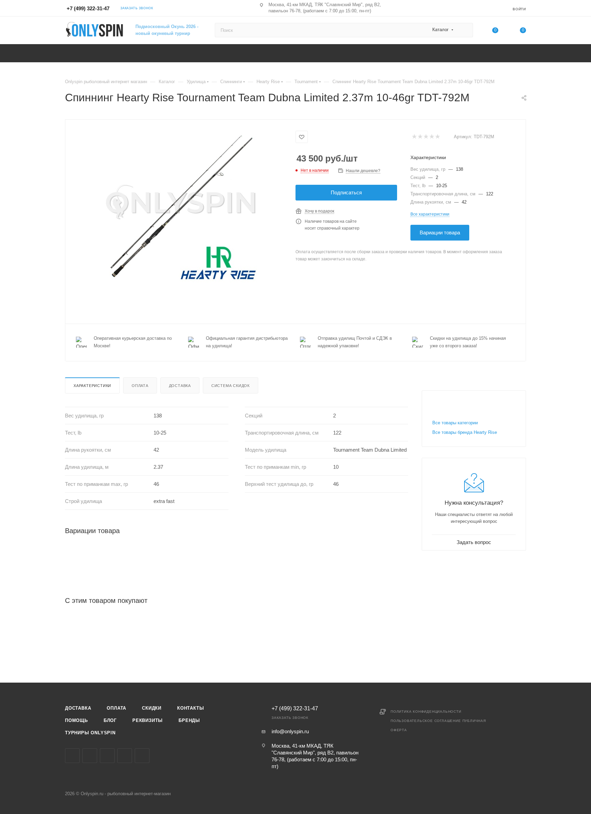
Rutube (142, 755)
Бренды (189, 720)
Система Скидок (230, 386)
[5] (437, 137)
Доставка (180, 386)
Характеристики (92, 386)
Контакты (190, 708)
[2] (420, 137)
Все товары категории (455, 422)
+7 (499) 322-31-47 (88, 8)
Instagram (89, 755)
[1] (414, 137)
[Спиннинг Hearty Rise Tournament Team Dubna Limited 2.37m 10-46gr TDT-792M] (181, 206)
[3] (426, 137)
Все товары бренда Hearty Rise (464, 432)
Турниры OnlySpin (90, 732)
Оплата (140, 386)
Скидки (151, 708)
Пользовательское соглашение (426, 721)
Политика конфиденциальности (426, 711)
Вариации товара (440, 232)
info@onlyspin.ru (290, 731)
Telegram (107, 755)
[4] (431, 137)
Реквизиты (147, 720)
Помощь (76, 720)
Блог (110, 720)
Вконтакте (72, 755)
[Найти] (464, 30)
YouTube (124, 755)
